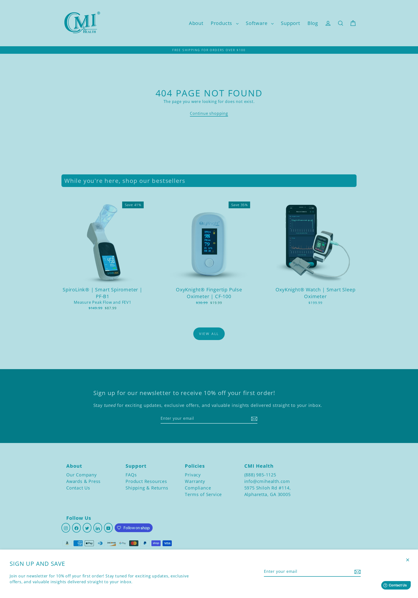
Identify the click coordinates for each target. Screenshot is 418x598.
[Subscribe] (357, 572)
